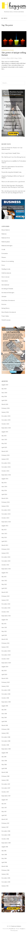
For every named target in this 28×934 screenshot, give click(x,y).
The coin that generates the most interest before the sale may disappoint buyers (13, 191)
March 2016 (5, 866)
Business (4, 234)
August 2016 (5, 846)
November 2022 (6, 561)
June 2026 (4, 392)
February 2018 (5, 776)
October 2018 (5, 745)
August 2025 (5, 431)
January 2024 (5, 506)
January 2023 (5, 553)
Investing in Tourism (7, 288)
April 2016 (4, 862)
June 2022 (4, 580)
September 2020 (6, 662)
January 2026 (5, 412)
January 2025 (5, 459)
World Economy (6, 320)
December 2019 (6, 690)
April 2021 (4, 635)
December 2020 (6, 651)
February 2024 (6, 502)
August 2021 (5, 619)
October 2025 (5, 424)
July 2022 (4, 576)
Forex (3, 265)
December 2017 (6, 784)
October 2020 (5, 659)
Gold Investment (6, 273)
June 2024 (4, 486)
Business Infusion (16, 926)
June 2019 (4, 713)
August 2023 (5, 525)
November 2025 (6, 420)
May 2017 (4, 811)
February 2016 (5, 870)
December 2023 (6, 510)
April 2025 (4, 447)
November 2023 (6, 514)
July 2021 (4, 623)
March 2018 (5, 772)
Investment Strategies (8, 292)
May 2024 (4, 490)
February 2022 (5, 596)
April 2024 (4, 494)
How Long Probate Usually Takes (11, 153)
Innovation (5, 281)
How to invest (5, 277)
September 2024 (6, 475)
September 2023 (6, 521)
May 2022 (4, 584)
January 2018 (5, 780)
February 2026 (6, 408)
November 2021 (6, 608)
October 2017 (5, 792)
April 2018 (4, 768)
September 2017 (6, 796)
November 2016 (6, 835)
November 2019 (6, 694)
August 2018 (5, 752)
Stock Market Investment (9, 312)
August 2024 (5, 478)
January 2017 (5, 827)
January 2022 (5, 600)
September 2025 (6, 428)
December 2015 (6, 878)
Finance (4, 257)
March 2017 (5, 819)
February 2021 (5, 643)
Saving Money (5, 308)
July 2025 (4, 435)
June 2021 (4, 627)
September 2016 (6, 843)
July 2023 (4, 529)
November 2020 (6, 655)
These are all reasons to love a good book (13, 181)
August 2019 (5, 706)
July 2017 (4, 803)
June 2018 (4, 760)
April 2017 (4, 815)
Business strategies (8, 50)
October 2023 (5, 518)
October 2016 (5, 839)
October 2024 (5, 471)
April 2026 (4, 400)
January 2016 (5, 874)
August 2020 (5, 666)
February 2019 (5, 729)
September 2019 (6, 702)
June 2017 (4, 807)
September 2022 (6, 568)
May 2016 (4, 858)
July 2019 (4, 709)
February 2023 (6, 549)
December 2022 (6, 557)
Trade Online (5, 316)
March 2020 (5, 678)
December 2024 (6, 463)
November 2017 (6, 788)
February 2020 (6, 682)
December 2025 (6, 416)
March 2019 (5, 725)
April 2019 (4, 721)
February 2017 (5, 823)
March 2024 (5, 498)
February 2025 (5, 455)
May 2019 (4, 717)
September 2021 (6, 615)
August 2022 (5, 572)
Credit (3, 249)
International (5, 285)
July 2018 (4, 756)
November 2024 (6, 467)
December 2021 (6, 604)
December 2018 (6, 737)
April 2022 (4, 588)
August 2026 (5, 384)
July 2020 (4, 670)
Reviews (4, 304)
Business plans (6, 241)
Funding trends (6, 269)
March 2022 (5, 592)
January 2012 (5, 886)
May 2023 (4, 537)
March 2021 (5, 639)
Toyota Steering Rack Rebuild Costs (11, 172)
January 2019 (5, 733)
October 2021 (5, 612)
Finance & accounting (8, 261)
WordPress (12, 928)
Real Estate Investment (8, 300)
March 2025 (5, 451)
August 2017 (5, 799)
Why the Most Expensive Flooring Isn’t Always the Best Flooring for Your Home (13, 186)
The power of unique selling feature (14, 53)
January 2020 (5, 686)
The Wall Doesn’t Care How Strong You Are (14, 157)
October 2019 (5, 698)
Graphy (22, 928)
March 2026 (5, 404)
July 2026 (4, 388)
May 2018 (4, 764)
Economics (5, 253)
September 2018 (6, 749)
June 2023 (4, 533)
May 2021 (4, 631)
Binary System (6, 230)
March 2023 (5, 545)
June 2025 (4, 439)
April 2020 (4, 674)
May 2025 (4, 443)
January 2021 (5, 647)
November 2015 (6, 882)
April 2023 (4, 541)
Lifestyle (4, 296)
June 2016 (4, 854)
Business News (6, 238)
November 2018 (6, 741)
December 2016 (6, 831)
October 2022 (5, 565)
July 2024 (4, 482)
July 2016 (4, 850)
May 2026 (4, 396)
